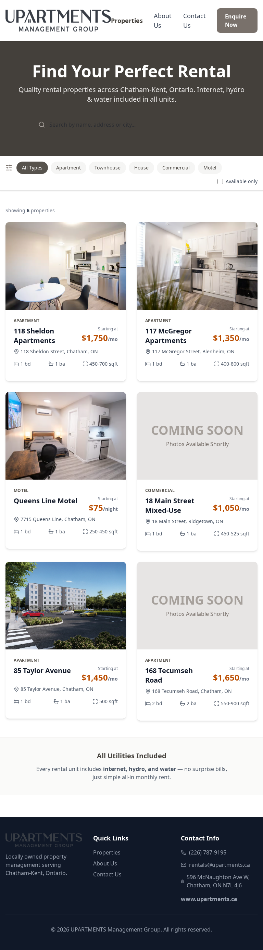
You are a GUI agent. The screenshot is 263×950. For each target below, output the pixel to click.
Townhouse (108, 167)
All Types (32, 167)
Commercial (176, 167)
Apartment (68, 167)
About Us (163, 20)
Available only (242, 181)
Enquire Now (235, 20)
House (141, 167)
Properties (127, 20)
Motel (209, 167)
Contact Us (194, 20)
